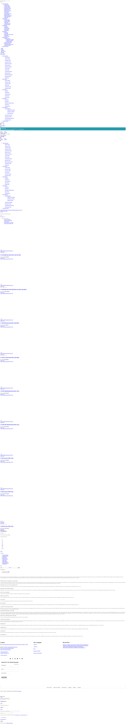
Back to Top (2, 696)
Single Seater (6, 30)
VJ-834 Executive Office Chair (6, 526)
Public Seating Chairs (8, 15)
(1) (5, 572)
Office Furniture (5, 3)
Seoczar (20, 691)
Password (2, 713)
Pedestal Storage (9, 41)
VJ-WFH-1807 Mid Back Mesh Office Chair (9, 424)
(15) (6, 571)
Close (1, 551)
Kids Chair (6, 32)
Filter (19, 567)
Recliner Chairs (7, 9)
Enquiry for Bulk (3, 128)
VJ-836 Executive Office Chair (6, 491)
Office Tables (4, 18)
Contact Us (2, 130)
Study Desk (6, 35)
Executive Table (7, 20)
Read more (2, 523)
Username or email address (5, 711)
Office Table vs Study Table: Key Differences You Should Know (74, 647)
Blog (34, 648)
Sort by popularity (7, 219)
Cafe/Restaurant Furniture (8, 44)
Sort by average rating (8, 220)
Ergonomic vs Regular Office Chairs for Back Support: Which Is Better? (75, 645)
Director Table (6, 19)
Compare (7, 250)
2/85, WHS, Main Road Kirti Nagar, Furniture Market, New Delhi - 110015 (15, 644)
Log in (2, 721)
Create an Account (9, 723)
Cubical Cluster (7, 28)
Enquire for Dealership (38, 653)
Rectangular (6, 27)
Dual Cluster (6, 29)
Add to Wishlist (3, 250)
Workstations (4, 25)
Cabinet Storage (7, 38)
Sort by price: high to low (8, 223)
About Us (5, 130)
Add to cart (2, 251)
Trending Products (5, 562)
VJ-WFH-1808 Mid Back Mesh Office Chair (9, 391)
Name (2, 669)
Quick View (11, 250)
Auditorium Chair (7, 16)
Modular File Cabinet (10, 39)
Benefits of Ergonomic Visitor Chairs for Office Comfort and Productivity (76, 644)
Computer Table (7, 21)
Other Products (5, 37)
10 (2, 548)
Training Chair (6, 36)
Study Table (6, 22)
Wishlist (2, 122)
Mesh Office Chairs (7, 8)
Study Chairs (6, 12)
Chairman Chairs (7, 6)
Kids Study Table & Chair (8, 34)
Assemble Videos (5, 46)
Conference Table (7, 23)
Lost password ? (3, 719)
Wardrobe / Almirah (9, 40)
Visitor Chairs (6, 11)
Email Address (3, 665)
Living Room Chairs (7, 13)
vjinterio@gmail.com (4, 651)
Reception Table (7, 24)
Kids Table (6, 33)
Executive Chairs (7, 7)
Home (1, 210)
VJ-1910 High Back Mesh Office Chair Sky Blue (10, 254)
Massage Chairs (7, 14)
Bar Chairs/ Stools (7, 43)
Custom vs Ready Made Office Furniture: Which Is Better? (73, 646)
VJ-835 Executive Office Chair (6, 458)
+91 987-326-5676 (3, 655)
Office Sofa (6, 17)
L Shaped (6, 26)
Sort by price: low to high (8, 222)
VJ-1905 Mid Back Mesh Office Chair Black (9, 322)
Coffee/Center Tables (8, 42)
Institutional (4, 31)
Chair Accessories (7, 45)
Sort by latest (6, 221)
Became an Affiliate (10, 130)
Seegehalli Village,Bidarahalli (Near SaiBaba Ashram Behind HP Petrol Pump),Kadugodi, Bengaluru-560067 (8, 648)
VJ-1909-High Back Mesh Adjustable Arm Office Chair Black (13, 289)
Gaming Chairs (7, 5)
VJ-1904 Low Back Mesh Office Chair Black (9, 357)
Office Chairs (6, 4)
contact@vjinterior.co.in (4, 653)
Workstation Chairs (7, 10)
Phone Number (4, 673)
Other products (5, 561)
